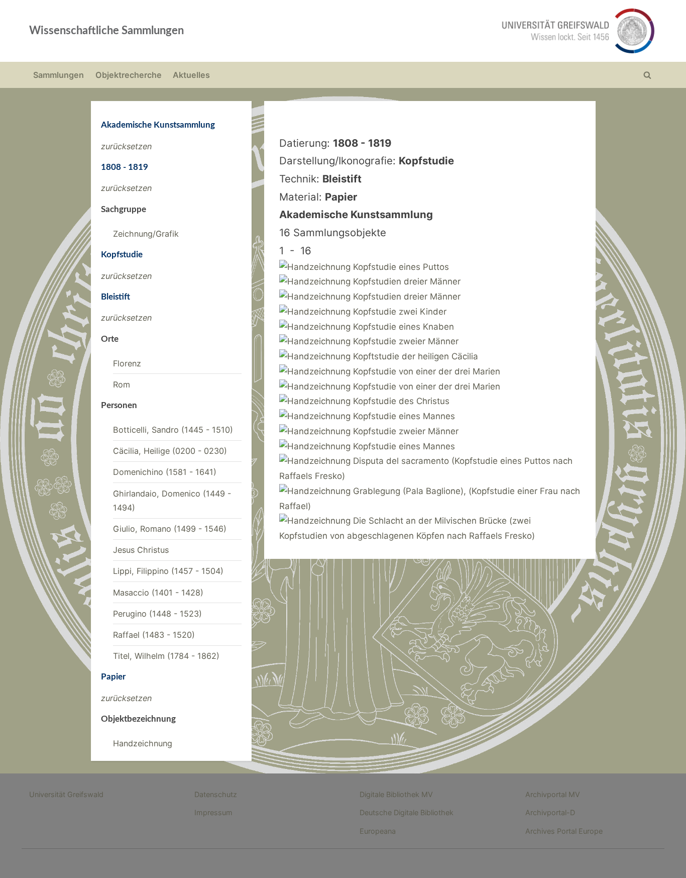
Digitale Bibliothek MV (396, 794)
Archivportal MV (552, 794)
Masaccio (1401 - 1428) (158, 593)
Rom (121, 384)
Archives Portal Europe (564, 831)
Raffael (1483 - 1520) (154, 635)
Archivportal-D (550, 812)
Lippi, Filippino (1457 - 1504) (168, 571)
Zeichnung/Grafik (146, 234)
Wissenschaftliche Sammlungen (106, 30)
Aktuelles (191, 75)
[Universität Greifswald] (476, 31)
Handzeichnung (142, 743)
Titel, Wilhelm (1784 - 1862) (166, 656)
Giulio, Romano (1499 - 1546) (169, 529)
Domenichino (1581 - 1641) (164, 472)
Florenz (127, 363)
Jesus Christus (141, 550)
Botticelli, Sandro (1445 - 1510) (173, 430)
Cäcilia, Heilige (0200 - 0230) (170, 451)
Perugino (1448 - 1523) (157, 614)
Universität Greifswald (66, 794)
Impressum (213, 812)
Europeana (378, 831)
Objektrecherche (128, 75)
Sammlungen (58, 75)
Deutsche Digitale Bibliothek (406, 812)
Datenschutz (215, 794)
